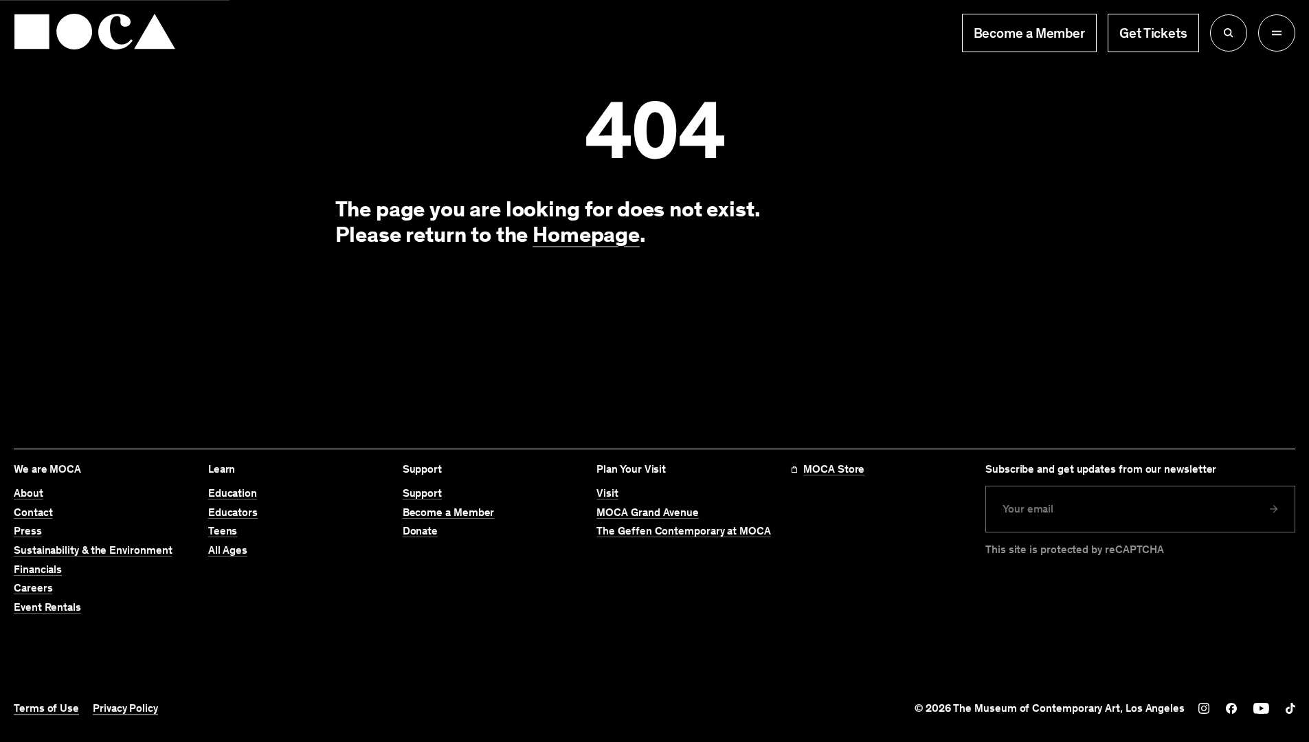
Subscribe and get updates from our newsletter (1100, 469)
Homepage (586, 234)
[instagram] (1203, 708)
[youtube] (1261, 708)
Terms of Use (46, 708)
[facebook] (1231, 708)
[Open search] (1228, 33)
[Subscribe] (1274, 509)
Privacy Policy (125, 708)
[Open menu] (1276, 33)
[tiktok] (1290, 708)
